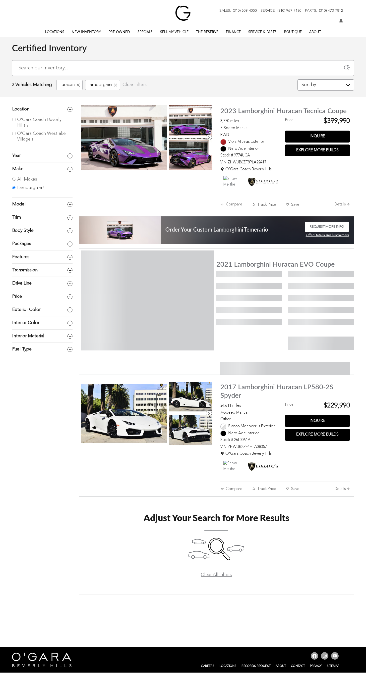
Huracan (67, 85)
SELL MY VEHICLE (174, 32)
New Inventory (86, 32)
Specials (145, 32)
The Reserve (207, 32)
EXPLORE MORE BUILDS (317, 150)
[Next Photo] (208, 137)
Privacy (316, 666)
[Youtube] (335, 656)
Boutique (293, 32)
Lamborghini (99, 85)
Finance (233, 32)
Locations (54, 32)
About (315, 32)
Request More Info (327, 228)
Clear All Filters (216, 575)
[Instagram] (325, 656)
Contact (298, 666)
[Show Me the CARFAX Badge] (232, 182)
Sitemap (333, 666)
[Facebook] (315, 656)
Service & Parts (262, 32)
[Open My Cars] (340, 21)
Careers (208, 666)
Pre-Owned (119, 32)
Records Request (256, 666)
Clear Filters (134, 85)
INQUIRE (317, 136)
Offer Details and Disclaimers (327, 236)
